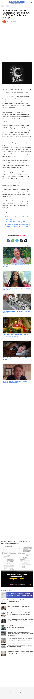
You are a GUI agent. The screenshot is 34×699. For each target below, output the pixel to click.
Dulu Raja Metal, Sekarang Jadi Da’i (16, 222)
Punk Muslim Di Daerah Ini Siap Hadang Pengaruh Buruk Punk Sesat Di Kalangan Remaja (16, 14)
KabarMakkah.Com (20, 696)
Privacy (22, 692)
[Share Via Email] (25, 240)
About (11, 692)
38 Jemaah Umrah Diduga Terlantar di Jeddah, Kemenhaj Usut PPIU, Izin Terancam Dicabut (19, 639)
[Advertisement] (17, 41)
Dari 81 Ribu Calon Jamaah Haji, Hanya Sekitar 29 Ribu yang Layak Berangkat (19, 626)
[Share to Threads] (21, 240)
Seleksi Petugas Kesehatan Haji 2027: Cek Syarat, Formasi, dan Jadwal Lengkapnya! (18, 613)
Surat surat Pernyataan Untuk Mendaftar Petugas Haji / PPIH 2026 (15, 542)
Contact (16, 692)
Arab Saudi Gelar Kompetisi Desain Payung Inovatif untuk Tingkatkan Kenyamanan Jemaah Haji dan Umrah (20, 634)
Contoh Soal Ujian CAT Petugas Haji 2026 (18, 606)
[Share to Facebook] (8, 240)
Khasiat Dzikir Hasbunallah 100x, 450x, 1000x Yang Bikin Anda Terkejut (19, 645)
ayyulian (14, 21)
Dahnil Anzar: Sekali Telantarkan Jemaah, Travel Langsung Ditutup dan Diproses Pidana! (20, 652)
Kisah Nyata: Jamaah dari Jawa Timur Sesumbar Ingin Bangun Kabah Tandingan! (20, 620)
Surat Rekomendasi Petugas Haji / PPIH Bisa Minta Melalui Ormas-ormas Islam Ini (19, 594)
